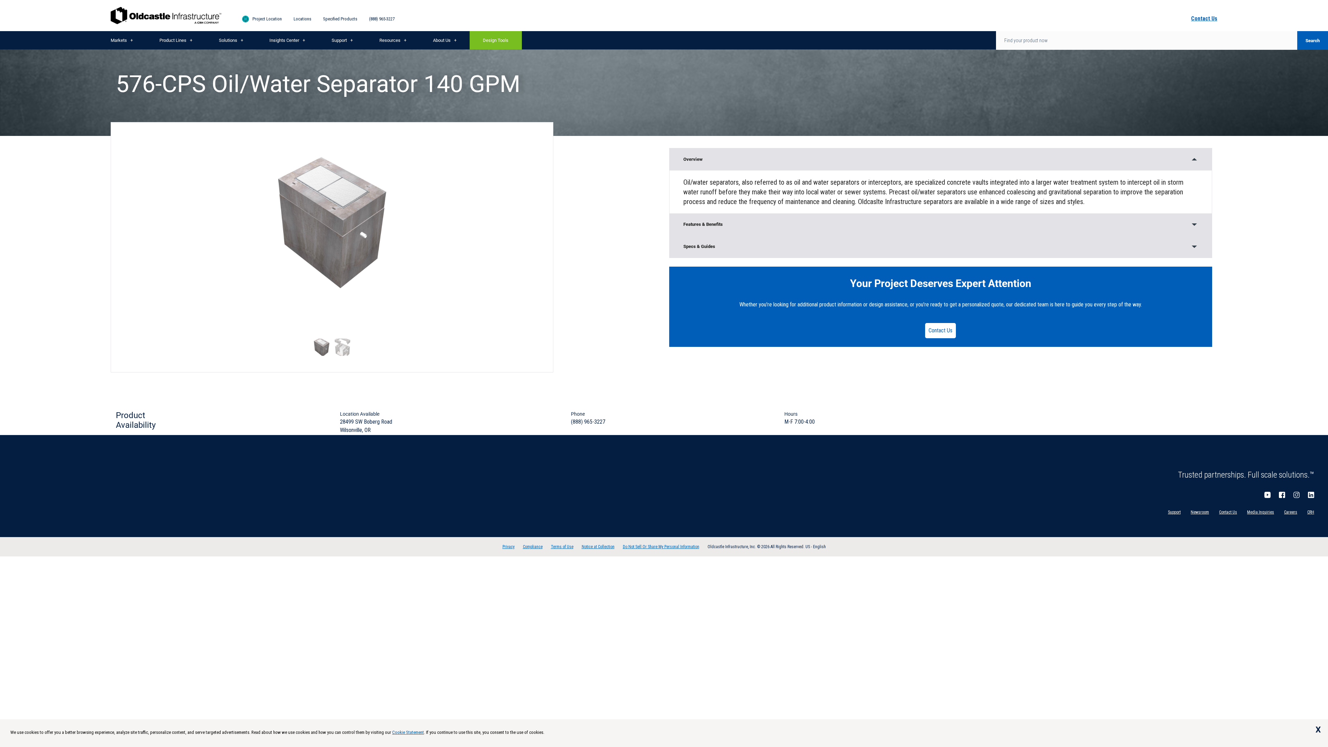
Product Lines (172, 40)
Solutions (228, 40)
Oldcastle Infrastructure (166, 15)
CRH (1310, 512)
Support (339, 40)
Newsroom (1200, 512)
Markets (119, 40)
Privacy (508, 546)
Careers (1290, 512)
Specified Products (340, 18)
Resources (389, 40)
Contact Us (940, 330)
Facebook (1282, 495)
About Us (442, 40)
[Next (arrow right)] (1316, 373)
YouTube (1267, 495)
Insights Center (284, 40)
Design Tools (495, 40)
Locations (302, 18)
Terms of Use (562, 546)
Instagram (1296, 495)
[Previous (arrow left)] (12, 373)
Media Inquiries (1260, 512)
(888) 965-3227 (382, 18)
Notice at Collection (598, 546)
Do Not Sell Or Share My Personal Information (661, 546)
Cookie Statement (408, 732)
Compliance (533, 546)
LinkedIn (1311, 495)
